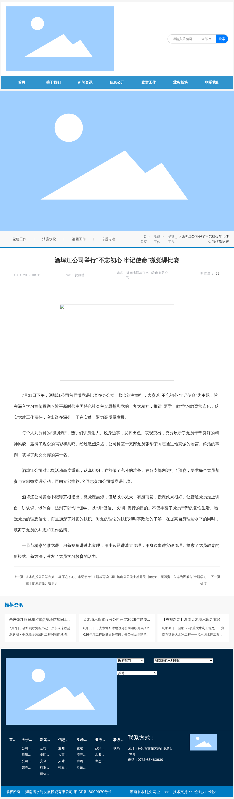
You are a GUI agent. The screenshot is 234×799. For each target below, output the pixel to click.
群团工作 (79, 239)
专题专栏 (108, 239)
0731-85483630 (150, 759)
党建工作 (19, 239)
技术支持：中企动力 (189, 791)
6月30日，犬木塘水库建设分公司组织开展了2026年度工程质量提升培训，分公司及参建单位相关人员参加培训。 (116, 634)
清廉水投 (49, 239)
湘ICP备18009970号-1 (92, 791)
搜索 (222, 39)
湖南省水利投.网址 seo (150, 791)
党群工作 (157, 239)
